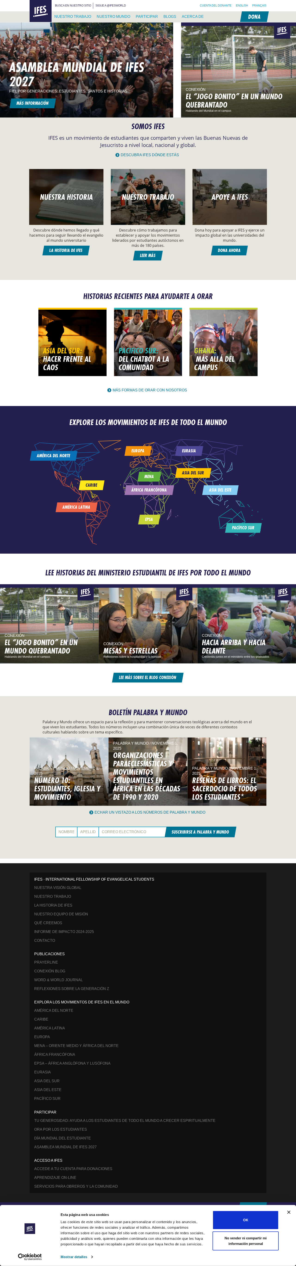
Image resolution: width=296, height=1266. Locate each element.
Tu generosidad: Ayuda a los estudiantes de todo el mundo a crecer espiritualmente (125, 1121)
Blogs (169, 17)
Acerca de (193, 17)
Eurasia (42, 1072)
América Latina (49, 1028)
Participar (147, 17)
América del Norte (53, 1010)
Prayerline (46, 962)
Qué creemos (48, 923)
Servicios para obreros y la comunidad (76, 1186)
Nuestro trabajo (72, 17)
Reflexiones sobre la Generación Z (71, 989)
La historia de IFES (53, 905)
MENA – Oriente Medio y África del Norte (76, 1046)
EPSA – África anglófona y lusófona (72, 1063)
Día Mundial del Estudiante (62, 1138)
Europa (42, 1037)
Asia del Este (48, 1090)
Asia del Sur (47, 1081)
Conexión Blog (49, 971)
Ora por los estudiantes (60, 1129)
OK (245, 1220)
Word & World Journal (58, 980)
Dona (254, 16)
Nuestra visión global (57, 888)
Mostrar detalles (74, 1257)
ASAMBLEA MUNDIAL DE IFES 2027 (65, 1147)
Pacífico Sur (47, 1099)
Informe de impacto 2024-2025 (64, 932)
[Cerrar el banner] (288, 1212)
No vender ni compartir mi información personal (246, 1240)
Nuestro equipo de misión (61, 914)
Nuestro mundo (113, 17)
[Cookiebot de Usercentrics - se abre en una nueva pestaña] (30, 1256)
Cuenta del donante (215, 5)
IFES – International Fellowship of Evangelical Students (41, 11)
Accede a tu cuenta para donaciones (73, 1169)
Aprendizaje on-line (55, 1178)
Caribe (41, 1019)
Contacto (44, 940)
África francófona (54, 1055)
